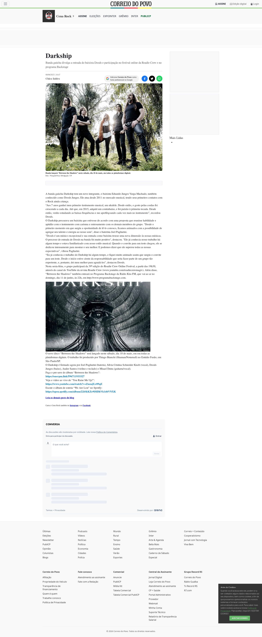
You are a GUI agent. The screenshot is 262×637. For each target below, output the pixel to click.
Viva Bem (188, 544)
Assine (222, 3)
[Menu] (5, 4)
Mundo (117, 531)
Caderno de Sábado (159, 553)
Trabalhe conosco (52, 598)
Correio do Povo (192, 577)
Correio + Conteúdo (194, 531)
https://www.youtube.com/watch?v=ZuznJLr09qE (74, 384)
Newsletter (48, 540)
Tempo (116, 540)
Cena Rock (63, 16)
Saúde (116, 548)
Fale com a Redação (88, 581)
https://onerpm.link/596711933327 (65, 376)
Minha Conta (155, 607)
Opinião (47, 548)
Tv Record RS (190, 586)
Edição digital (239, 3)
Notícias (82, 540)
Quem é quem (50, 593)
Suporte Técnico (157, 612)
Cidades (82, 553)
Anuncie (117, 577)
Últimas (46, 531)
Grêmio (153, 531)
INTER (134, 16)
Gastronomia (155, 548)
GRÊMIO (123, 16)
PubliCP (46, 544)
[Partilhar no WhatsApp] (159, 79)
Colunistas (48, 553)
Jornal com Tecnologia (195, 540)
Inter (151, 535)
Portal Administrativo (160, 594)
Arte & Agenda (156, 540)
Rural (116, 535)
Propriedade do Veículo (55, 581)
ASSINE (82, 16)
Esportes (117, 557)
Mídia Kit (117, 586)
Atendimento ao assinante (91, 577)
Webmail (153, 603)
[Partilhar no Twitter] (152, 79)
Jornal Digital (155, 577)
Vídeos (81, 535)
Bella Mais (154, 544)
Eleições (47, 535)
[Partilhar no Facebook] (145, 79)
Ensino (116, 544)
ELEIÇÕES (95, 16)
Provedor (153, 599)
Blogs (45, 557)
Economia (83, 548)
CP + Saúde (154, 590)
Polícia (81, 557)
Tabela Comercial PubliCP (126, 594)
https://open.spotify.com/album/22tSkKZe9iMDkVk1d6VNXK (81, 391)
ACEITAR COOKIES (240, 618)
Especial (153, 557)
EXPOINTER (109, 16)
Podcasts (82, 531)
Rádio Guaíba (191, 581)
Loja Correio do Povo (159, 581)
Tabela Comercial (122, 590)
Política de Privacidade (54, 602)
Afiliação (47, 577)
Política (81, 544)
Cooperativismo (192, 535)
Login (256, 3)
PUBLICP (146, 16)
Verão (116, 553)
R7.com (188, 590)
